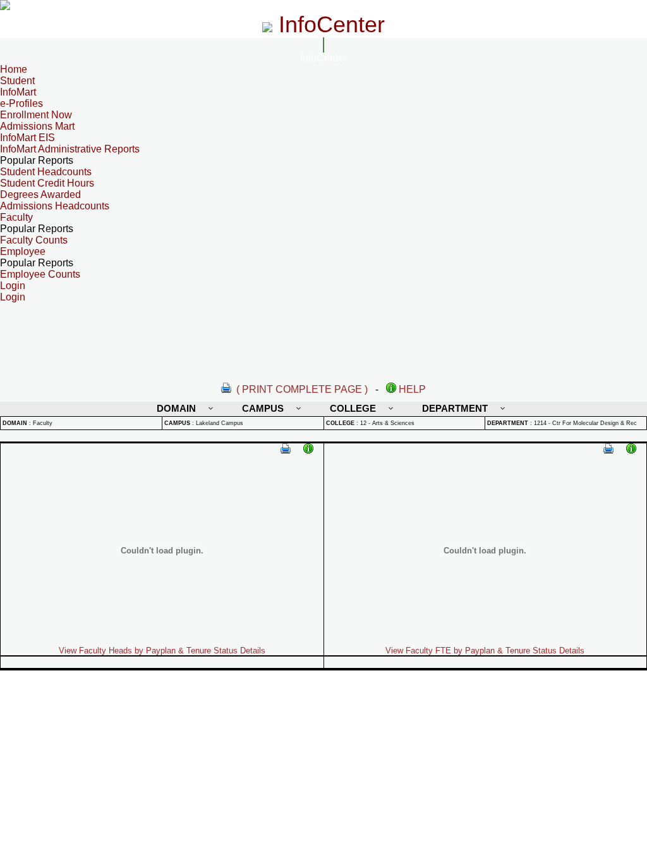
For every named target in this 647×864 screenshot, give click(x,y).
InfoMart (18, 92)
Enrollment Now (36, 114)
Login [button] (12, 285)
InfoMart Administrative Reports (70, 149)
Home (13, 69)
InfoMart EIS (27, 137)
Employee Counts (40, 274)
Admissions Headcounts (54, 206)
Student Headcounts (46, 171)
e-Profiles (21, 103)
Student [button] (17, 80)
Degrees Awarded (40, 194)
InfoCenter (323, 57)
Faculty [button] (16, 217)
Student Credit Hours (47, 183)
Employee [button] (22, 251)
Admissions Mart (37, 126)
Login (12, 297)
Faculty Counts (34, 240)
